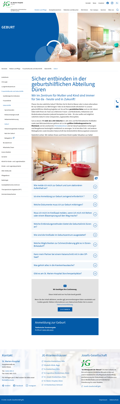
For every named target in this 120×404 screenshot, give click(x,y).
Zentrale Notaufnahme (9, 194)
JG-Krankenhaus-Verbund (53, 385)
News (94, 3)
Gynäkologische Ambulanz (11, 96)
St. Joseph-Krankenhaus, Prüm (55, 377)
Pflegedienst (5, 175)
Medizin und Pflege (41, 10)
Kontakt (88, 3)
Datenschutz (114, 400)
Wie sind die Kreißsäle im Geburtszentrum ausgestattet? (60, 234)
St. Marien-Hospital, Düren (53, 381)
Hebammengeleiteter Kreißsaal (14, 129)
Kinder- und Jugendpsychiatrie (11, 166)
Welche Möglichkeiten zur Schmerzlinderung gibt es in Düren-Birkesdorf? (62, 244)
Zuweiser (101, 3)
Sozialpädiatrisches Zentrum (11, 185)
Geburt (6, 124)
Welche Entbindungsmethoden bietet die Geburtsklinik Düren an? (62, 225)
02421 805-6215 (47, 330)
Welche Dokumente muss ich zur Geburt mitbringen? (58, 204)
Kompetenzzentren (55, 10)
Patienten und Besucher (71, 10)
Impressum (103, 400)
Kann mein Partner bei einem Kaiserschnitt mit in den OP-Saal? (61, 255)
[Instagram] (112, 3)
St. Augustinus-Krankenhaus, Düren (56, 373)
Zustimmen (65, 309)
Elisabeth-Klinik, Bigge (52, 365)
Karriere (103, 10)
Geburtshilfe (7, 105)
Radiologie (5, 180)
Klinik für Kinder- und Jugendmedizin (13, 161)
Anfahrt (7, 386)
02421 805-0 (9, 371)
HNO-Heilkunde (6, 171)
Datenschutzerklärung (65, 304)
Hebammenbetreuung (11, 119)
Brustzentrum (7, 143)
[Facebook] (107, 3)
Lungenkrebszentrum (8, 86)
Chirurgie (4, 82)
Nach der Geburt (9, 133)
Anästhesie (5, 77)
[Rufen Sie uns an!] (117, 101)
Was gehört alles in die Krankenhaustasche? (54, 265)
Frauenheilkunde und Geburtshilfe (12, 91)
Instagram (32, 386)
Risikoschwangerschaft (11, 115)
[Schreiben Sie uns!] (117, 107)
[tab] (65, 186)
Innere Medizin (6, 152)
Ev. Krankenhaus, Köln (52, 369)
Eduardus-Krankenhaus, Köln (54, 361)
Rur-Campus (94, 10)
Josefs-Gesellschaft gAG (92, 386)
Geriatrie (4, 157)
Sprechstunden (9, 110)
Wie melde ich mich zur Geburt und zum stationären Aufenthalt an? (58, 187)
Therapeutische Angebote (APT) (12, 189)
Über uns (111, 10)
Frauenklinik (7, 101)
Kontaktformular (8, 380)
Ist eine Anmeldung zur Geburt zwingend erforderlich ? (59, 196)
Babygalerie (8, 138)
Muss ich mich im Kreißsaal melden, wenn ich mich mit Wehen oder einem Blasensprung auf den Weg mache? (63, 214)
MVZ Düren (84, 10)
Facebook (19, 386)
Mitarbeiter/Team (8, 147)
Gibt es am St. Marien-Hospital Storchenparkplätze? (58, 273)
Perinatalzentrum (61, 126)
